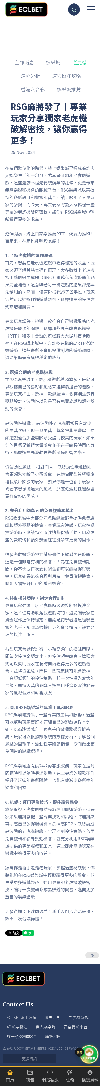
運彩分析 (30, 75)
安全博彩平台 (75, 1026)
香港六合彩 (33, 89)
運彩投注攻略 (66, 75)
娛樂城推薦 (69, 89)
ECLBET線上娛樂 (22, 1017)
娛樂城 (53, 62)
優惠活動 (53, 1017)
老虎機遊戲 (79, 1017)
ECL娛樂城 (71, 1048)
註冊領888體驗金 (22, 1036)
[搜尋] (74, 9)
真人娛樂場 (45, 1026)
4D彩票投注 (17, 1026)
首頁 (37, 35)
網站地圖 (53, 1036)
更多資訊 (29, 1058)
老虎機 (54, 35)
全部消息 (24, 62)
